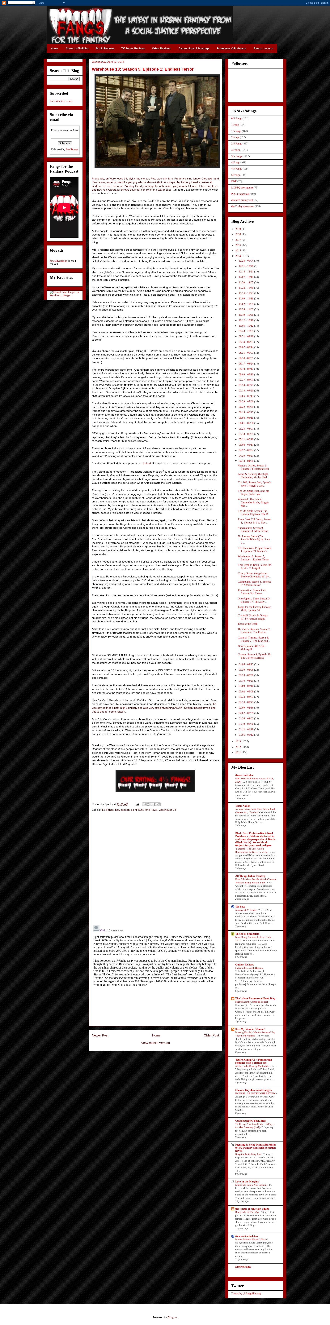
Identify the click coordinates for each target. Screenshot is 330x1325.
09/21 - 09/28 (246, 336)
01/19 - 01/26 (246, 723)
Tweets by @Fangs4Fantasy (246, 1293)
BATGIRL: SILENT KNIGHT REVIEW (255, 1093)
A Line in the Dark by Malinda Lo (253, 1066)
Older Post (211, 1035)
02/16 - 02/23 (246, 702)
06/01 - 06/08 (246, 423)
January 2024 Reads (246, 909)
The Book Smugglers (247, 933)
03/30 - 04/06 (246, 669)
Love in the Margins (247, 1181)
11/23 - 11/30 (246, 287)
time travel (151, 809)
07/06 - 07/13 (246, 396)
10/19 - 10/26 (246, 314)
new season (122, 809)
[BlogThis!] (148, 804)
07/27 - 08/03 (246, 379)
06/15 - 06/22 (246, 412)
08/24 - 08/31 (246, 358)
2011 (238, 752)
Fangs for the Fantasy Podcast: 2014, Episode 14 (254, 609)
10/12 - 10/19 (246, 320)
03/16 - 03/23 (246, 680)
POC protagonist (240, 193)
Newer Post (100, 1035)
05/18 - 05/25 (246, 434)
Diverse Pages (243, 1266)
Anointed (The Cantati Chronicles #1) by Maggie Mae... (253, 502)
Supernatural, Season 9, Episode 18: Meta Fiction (253, 530)
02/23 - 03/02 (246, 697)
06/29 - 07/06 (246, 401)
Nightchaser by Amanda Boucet (252, 1001)
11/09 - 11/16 (246, 298)
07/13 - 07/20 (246, 390)
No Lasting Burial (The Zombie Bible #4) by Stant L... (254, 539)
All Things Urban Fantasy (250, 876)
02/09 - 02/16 (246, 707)
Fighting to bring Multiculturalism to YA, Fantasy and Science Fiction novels (255, 1147)
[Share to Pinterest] (159, 804)
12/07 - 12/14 (246, 277)
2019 (238, 228)
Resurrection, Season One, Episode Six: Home (252, 592)
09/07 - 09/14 (246, 347)
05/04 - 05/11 (246, 444)
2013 (238, 741)
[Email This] (144, 804)
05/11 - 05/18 (246, 439)
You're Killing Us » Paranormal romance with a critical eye (253, 1061)
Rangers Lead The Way (247, 1212)
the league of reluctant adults (252, 1208)
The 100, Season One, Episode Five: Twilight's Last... (254, 484)
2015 (238, 250)
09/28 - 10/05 (246, 331)
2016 (238, 245)
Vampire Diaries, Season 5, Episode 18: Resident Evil (253, 467)
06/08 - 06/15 (246, 417)
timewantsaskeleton (246, 1236)
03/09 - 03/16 (246, 686)
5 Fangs (235, 175)
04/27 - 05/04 (246, 450)
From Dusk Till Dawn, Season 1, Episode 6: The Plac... (254, 521)
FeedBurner (72, 149)
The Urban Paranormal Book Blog (255, 998)
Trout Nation (242, 805)
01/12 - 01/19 (246, 729)
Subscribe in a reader (61, 101)
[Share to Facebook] (155, 804)
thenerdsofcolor (244, 775)
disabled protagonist (242, 200)
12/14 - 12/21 (246, 271)
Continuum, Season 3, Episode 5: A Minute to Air (254, 583)
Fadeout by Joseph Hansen (249, 967)
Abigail (147, 463)
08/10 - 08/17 (246, 369)
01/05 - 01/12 (246, 734)
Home (156, 1035)
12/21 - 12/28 (246, 266)
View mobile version (155, 1043)
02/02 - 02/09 (246, 713)
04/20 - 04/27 (246, 455)
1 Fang (235, 124)
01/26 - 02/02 (246, 718)
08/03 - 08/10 (246, 374)
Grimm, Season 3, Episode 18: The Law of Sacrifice (254, 656)
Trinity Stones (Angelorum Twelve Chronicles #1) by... (254, 575)
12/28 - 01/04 (246, 260)
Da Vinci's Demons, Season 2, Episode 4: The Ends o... (254, 631)
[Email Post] (137, 804)
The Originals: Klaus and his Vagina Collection (253, 492)
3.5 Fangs (236, 156)
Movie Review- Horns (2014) (250, 1239)
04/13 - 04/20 (246, 461)
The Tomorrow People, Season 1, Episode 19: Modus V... (254, 550)
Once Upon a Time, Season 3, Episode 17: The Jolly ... (254, 600)
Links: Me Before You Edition (251, 1184)
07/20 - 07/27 (246, 385)
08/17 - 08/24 (246, 363)
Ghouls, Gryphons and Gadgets (253, 1090)
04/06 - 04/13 (246, 664)
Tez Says (240, 906)
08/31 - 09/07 (246, 352)
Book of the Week (247, 623)
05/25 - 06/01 (246, 428)
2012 (238, 747)
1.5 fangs (236, 131)
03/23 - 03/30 (246, 675)
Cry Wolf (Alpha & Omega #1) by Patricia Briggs (253, 617)
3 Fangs (235, 149)
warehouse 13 (167, 809)
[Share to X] (151, 804)
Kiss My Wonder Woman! (250, 1029)
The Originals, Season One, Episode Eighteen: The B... (254, 513)
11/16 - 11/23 (246, 293)
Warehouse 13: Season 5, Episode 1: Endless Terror (253, 558)
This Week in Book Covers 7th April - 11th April (254, 566)
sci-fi (134, 809)
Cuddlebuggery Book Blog (250, 1120)
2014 (238, 256)
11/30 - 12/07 (246, 282)
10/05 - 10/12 (246, 325)
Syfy (140, 809)
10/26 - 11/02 (246, 309)
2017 (238, 239)
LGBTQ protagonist (242, 187)
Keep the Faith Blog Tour (248, 1154)
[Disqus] (155, 869)
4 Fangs (235, 162)
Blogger (172, 1317)
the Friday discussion (242, 206)
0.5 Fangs (236, 118)
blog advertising (58, 260)
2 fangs (235, 137)
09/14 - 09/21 (246, 342)
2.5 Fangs (236, 143)
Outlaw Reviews (244, 964)
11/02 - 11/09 (246, 304)
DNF (234, 181)
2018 (238, 234)
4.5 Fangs (107, 809)
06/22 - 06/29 (246, 406)
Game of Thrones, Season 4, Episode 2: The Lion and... (254, 639)
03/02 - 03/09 (246, 691)
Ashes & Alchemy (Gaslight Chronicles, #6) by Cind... (253, 476)
